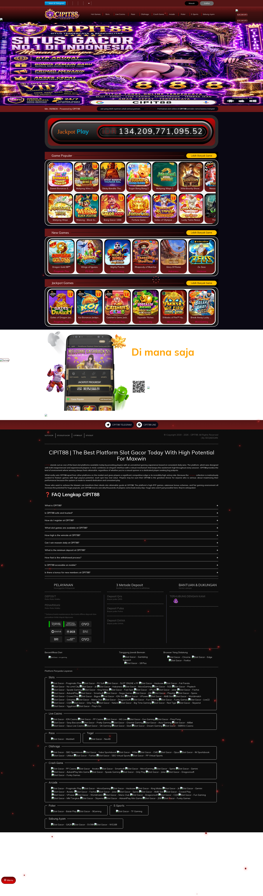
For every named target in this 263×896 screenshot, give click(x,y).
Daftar (207, 3)
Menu (9, 880)
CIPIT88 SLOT (78, 435)
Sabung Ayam (209, 14)
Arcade (172, 14)
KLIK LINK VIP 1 (242, 15)
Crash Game (158, 14)
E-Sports (195, 14)
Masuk (192, 3)
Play (83, 131)
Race (133, 14)
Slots (107, 14)
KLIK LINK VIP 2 (242, 20)
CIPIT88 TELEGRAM (122, 424)
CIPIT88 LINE (150, 424)
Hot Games (96, 14)
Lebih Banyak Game (201, 155)
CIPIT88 (47, 465)
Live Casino (120, 14)
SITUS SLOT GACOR (63, 435)
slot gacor (192, 475)
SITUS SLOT (89, 435)
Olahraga (145, 14)
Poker (183, 14)
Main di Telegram (56, 3)
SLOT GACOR (49, 435)
